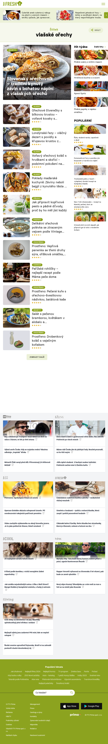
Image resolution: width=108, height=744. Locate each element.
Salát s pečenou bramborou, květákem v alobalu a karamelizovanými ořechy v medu (48, 318)
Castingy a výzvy (36, 712)
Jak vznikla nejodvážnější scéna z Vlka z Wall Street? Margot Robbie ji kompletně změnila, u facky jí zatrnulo (27, 585)
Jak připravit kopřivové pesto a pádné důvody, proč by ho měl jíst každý (49, 206)
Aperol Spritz (80, 93)
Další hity (99, 46)
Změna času (76, 671)
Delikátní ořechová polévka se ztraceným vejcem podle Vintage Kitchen (47, 228)
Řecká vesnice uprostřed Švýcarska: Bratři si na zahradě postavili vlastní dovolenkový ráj (27, 646)
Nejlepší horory (49, 671)
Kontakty (33, 716)
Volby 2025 (82, 675)
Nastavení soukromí (37, 735)
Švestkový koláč (62, 683)
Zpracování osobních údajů (40, 720)
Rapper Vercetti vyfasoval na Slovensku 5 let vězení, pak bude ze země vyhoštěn (80, 572)
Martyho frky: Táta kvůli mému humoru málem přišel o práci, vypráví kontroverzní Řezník (79, 560)
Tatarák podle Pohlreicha (18, 679)
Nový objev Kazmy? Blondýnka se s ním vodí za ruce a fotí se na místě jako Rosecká (79, 585)
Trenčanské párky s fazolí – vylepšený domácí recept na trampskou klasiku (85, 181)
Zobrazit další (37, 357)
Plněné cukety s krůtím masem (88, 62)
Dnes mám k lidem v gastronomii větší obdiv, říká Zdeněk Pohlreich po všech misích (80, 438)
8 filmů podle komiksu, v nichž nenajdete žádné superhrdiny (24, 572)
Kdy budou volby (14, 675)
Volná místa (10, 708)
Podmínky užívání (12, 720)
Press (32, 708)
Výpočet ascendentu (72, 679)
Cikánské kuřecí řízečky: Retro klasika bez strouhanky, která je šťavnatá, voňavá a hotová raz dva (79, 524)
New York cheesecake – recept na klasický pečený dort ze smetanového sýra (87, 204)
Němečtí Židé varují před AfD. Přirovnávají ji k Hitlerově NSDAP (27, 463)
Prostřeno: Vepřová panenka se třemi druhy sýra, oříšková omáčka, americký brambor (48, 250)
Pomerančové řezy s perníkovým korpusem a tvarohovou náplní (87, 159)
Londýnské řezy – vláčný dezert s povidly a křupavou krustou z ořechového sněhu (49, 137)
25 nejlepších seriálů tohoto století (19, 559)
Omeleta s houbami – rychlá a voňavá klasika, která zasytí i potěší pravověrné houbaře (78, 511)
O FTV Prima (10, 704)
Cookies (9, 725)
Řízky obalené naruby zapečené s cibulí (86, 138)
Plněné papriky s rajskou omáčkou (85, 110)
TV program (63, 671)
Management (35, 704)
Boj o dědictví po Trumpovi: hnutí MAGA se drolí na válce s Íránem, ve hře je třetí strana (25, 438)
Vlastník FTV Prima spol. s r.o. (15, 730)
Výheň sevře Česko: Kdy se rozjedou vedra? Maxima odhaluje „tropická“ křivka (26, 450)
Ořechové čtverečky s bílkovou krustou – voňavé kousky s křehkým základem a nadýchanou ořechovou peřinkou (48, 115)
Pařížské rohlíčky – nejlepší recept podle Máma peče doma (46, 273)
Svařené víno (95, 675)
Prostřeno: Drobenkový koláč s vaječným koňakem (47, 341)
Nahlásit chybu (11, 735)
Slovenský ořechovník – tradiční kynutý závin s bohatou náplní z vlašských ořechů (30, 86)
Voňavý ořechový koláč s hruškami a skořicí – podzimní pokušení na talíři (49, 160)
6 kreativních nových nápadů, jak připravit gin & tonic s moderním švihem (86, 227)
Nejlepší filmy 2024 (32, 671)
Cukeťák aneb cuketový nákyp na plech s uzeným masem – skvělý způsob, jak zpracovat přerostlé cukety (36, 16)
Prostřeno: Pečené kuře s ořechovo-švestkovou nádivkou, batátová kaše (49, 295)
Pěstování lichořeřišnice (51, 679)
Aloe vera (35, 679)
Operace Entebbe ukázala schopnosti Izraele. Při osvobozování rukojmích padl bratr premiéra (24, 511)
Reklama (9, 712)
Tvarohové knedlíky (92, 679)
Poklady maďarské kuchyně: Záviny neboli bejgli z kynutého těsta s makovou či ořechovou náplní (49, 182)
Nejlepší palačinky (46, 683)
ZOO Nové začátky (32, 675)
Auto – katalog (49, 675)
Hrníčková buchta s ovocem (87, 77)
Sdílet (96, 31)
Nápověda (34, 725)
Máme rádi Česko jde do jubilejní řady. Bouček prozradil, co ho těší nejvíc (80, 450)
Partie (86, 671)
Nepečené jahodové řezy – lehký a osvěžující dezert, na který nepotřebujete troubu (88, 15)
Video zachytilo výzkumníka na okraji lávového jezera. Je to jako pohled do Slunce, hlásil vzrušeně (27, 524)
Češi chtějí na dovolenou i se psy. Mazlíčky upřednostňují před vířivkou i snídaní (22, 621)
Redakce (33, 729)
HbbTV (8, 716)
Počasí (94, 671)
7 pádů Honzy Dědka (66, 675)
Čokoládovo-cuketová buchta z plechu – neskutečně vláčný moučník (78, 499)
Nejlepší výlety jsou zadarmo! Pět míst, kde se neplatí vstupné (26, 634)
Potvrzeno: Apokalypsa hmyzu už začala (21, 498)
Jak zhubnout (16, 671)
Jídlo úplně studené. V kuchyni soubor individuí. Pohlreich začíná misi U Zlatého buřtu (76, 463)
